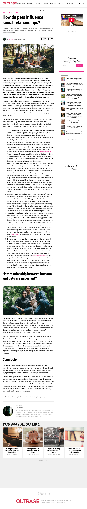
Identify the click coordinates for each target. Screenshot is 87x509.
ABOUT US (43, 500)
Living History (54, 3)
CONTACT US (67, 500)
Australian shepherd (40, 255)
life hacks (14, 397)
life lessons (21, 397)
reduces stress (37, 341)
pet (44, 397)
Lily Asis (11, 39)
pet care (47, 397)
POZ (63, 3)
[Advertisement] (71, 42)
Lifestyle (29, 3)
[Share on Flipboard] (48, 38)
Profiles (44, 3)
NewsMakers (19, 3)
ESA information (45, 152)
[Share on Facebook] (41, 38)
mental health (14, 234)
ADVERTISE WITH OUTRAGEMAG (55, 500)
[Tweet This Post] (44, 38)
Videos (69, 3)
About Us (43, 10)
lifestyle (39, 397)
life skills (28, 397)
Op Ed (37, 3)
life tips (34, 397)
